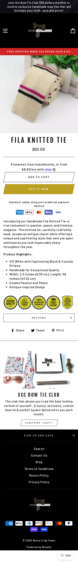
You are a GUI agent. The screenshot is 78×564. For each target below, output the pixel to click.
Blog (39, 462)
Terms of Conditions (39, 469)
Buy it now (39, 189)
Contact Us (39, 455)
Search (39, 449)
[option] (39, 51)
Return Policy (39, 475)
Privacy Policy (39, 482)
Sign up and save (39, 435)
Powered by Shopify (39, 547)
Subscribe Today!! (39, 422)
